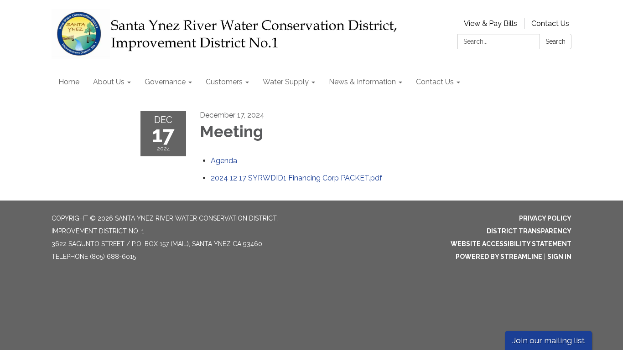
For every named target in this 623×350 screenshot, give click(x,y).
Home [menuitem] (68, 81)
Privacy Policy (545, 218)
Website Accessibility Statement (511, 243)
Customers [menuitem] (224, 81)
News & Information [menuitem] (362, 81)
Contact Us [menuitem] (435, 81)
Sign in (559, 256)
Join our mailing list (548, 340)
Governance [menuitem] (165, 81)
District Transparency (529, 231)
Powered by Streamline (499, 256)
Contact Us (550, 23)
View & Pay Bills (490, 23)
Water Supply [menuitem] (286, 81)
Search (555, 41)
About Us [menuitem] (109, 81)
